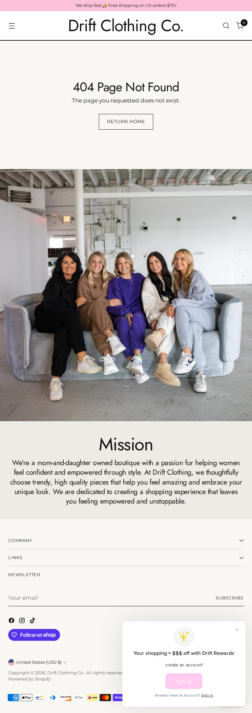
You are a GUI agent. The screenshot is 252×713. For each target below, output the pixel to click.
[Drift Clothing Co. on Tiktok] (33, 621)
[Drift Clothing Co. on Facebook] (12, 621)
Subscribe (230, 597)
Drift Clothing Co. (65, 672)
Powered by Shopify (29, 679)
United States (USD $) (39, 662)
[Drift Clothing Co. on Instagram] (23, 621)
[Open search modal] (226, 25)
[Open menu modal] (11, 25)
